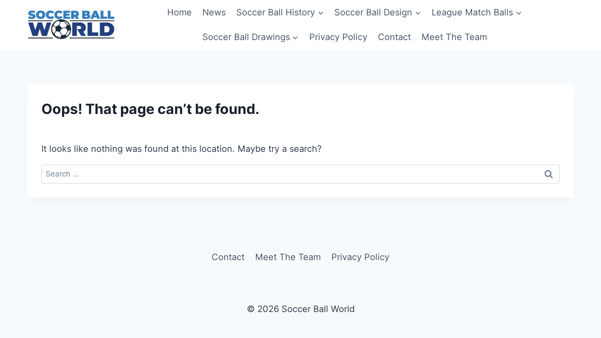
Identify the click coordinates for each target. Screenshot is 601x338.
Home (179, 12)
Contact (394, 37)
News (214, 12)
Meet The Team (454, 37)
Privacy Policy (338, 37)
